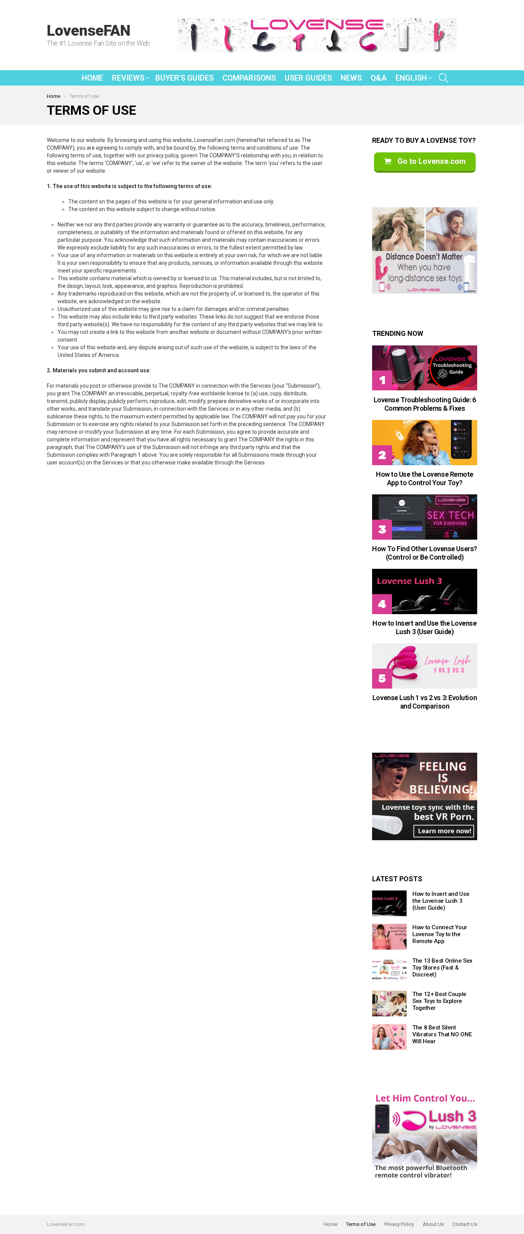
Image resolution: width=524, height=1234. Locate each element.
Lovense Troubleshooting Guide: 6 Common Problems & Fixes (425, 404)
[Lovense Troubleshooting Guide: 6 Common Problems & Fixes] (424, 367)
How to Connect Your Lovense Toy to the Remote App (439, 934)
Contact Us (465, 1224)
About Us (433, 1224)
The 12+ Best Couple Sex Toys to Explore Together (439, 1001)
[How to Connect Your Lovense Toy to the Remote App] (389, 937)
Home (92, 78)
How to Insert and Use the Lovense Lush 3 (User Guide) (424, 627)
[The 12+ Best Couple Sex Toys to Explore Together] (389, 1003)
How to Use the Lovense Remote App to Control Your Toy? (424, 478)
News (351, 78)
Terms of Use (361, 1224)
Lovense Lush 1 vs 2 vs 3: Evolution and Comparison (424, 702)
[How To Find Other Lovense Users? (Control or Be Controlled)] (424, 516)
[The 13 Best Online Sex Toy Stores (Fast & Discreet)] (389, 970)
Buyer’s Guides (184, 78)
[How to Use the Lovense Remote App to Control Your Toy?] (424, 442)
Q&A (379, 78)
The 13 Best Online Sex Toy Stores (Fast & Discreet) (442, 967)
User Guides (308, 78)
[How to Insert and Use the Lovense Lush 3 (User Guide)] (424, 591)
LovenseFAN (88, 31)
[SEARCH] (443, 78)
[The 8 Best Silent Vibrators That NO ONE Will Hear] (389, 1037)
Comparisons (249, 78)
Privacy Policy (399, 1224)
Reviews (128, 78)
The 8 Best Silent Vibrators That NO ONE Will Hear (441, 1034)
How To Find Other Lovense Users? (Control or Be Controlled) (424, 553)
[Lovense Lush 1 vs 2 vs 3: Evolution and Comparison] (424, 665)
